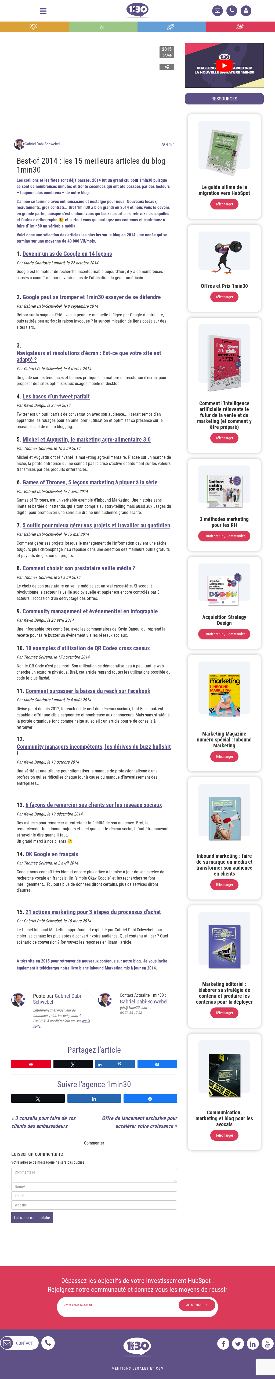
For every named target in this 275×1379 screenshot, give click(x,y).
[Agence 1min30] (137, 9)
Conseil (34, 27)
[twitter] (238, 1344)
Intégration (103, 27)
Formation (172, 27)
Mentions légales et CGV (138, 1368)
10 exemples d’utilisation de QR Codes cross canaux (88, 648)
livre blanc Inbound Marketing (96, 968)
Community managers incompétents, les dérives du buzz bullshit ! (94, 750)
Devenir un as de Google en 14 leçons (67, 254)
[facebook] (223, 1344)
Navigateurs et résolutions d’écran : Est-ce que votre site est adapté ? (89, 356)
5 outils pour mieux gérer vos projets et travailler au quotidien (96, 525)
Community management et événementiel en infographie (90, 611)
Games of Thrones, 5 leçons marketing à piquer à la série (90, 482)
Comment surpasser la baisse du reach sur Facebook (88, 691)
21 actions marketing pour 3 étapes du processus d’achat (93, 912)
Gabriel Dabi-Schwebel (42, 144)
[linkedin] (253, 1344)
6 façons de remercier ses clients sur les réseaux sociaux (94, 805)
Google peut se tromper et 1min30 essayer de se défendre (92, 297)
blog (137, 961)
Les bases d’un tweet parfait (56, 396)
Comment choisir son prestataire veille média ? (79, 568)
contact (24, 1343)
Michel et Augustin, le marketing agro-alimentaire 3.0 (87, 439)
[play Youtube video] (224, 65)
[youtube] (268, 1344)
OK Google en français (52, 854)
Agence (240, 27)
